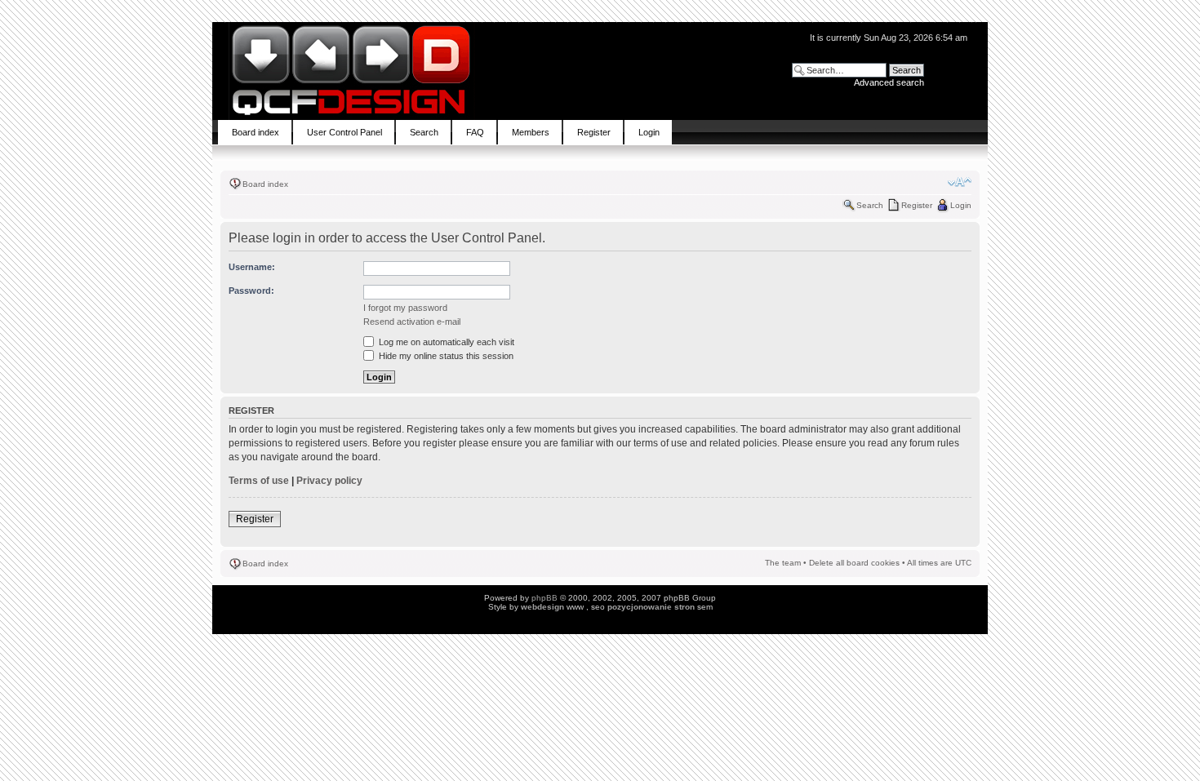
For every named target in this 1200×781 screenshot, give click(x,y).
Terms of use (259, 480)
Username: (252, 267)
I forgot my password (405, 308)
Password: (251, 290)
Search (869, 205)
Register (916, 205)
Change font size (959, 182)
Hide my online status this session (444, 356)
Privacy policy (329, 480)
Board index (265, 184)
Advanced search (889, 82)
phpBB (544, 597)
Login (960, 205)
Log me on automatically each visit (445, 342)
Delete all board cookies (854, 562)
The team (783, 562)
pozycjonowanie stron (651, 606)
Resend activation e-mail (411, 321)
